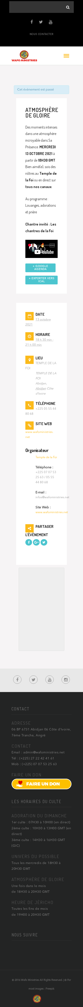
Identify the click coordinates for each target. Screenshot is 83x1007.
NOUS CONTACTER (41, 34)
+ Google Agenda (40, 268)
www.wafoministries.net (52, 512)
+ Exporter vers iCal (41, 280)
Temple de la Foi (46, 457)
